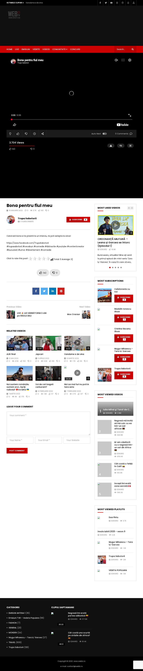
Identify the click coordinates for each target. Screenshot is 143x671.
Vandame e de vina (34, 3)
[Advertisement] (97, 25)
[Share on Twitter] (44, 291)
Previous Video (14, 306)
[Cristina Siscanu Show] (105, 335)
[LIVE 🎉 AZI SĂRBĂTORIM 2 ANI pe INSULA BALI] (11, 314)
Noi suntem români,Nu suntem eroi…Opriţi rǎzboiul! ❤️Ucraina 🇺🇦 (18, 387)
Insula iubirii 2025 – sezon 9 (111, 531)
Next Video (84, 306)
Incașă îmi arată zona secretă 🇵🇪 (122, 484)
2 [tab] (112, 267)
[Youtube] (111, 3)
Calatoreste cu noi (122, 290)
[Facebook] (100, 3)
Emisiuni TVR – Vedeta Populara (24, 618)
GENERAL (13, 627)
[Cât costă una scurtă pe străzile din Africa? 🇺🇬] (58, 639)
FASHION (13, 622)
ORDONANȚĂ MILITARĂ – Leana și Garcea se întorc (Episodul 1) (114, 242)
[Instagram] (117, 3)
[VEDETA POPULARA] (102, 574)
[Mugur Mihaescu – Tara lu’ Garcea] (105, 355)
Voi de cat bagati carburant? (44, 385)
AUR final (11, 354)
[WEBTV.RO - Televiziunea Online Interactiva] (14, 15)
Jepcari (39, 354)
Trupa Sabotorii (27, 218)
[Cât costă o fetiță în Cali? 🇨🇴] (105, 470)
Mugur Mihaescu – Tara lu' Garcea (25, 637)
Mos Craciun (73, 314)
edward (103, 249)
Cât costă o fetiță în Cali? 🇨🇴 (123, 465)
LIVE (17, 49)
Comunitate (58, 49)
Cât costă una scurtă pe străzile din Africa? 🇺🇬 (79, 635)
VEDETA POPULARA (118, 570)
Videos (46, 49)
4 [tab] (118, 267)
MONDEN (13, 632)
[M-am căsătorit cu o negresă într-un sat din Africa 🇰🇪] (105, 448)
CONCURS (75, 49)
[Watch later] (122, 3)
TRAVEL (12, 642)
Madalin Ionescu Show (122, 310)
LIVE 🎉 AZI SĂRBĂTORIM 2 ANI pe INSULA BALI (32, 314)
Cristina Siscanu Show (122, 330)
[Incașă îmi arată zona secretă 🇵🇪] (105, 490)
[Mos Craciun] (86, 314)
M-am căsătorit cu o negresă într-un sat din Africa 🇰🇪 (123, 446)
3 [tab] (115, 267)
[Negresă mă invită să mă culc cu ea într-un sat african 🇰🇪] (105, 427)
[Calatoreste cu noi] (105, 295)
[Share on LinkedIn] (52, 291)
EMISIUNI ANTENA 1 (17, 613)
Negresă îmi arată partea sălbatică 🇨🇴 (78, 614)
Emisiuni (26, 49)
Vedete (36, 49)
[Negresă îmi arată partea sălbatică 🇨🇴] (58, 619)
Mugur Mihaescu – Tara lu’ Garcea (123, 350)
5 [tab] (121, 267)
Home (9, 49)
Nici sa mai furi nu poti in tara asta (76, 385)
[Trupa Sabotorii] (105, 375)
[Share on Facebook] (35, 291)
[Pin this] (61, 291)
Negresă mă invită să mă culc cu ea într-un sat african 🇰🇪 (123, 424)
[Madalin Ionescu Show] (105, 315)
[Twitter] (106, 3)
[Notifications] (128, 3)
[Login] (133, 3)
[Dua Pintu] (102, 521)
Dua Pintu (113, 517)
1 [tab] (110, 267)
